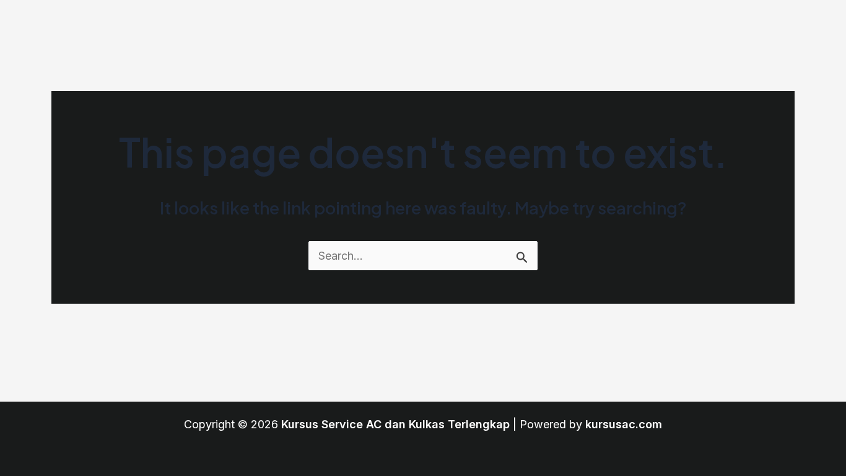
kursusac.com (623, 424)
